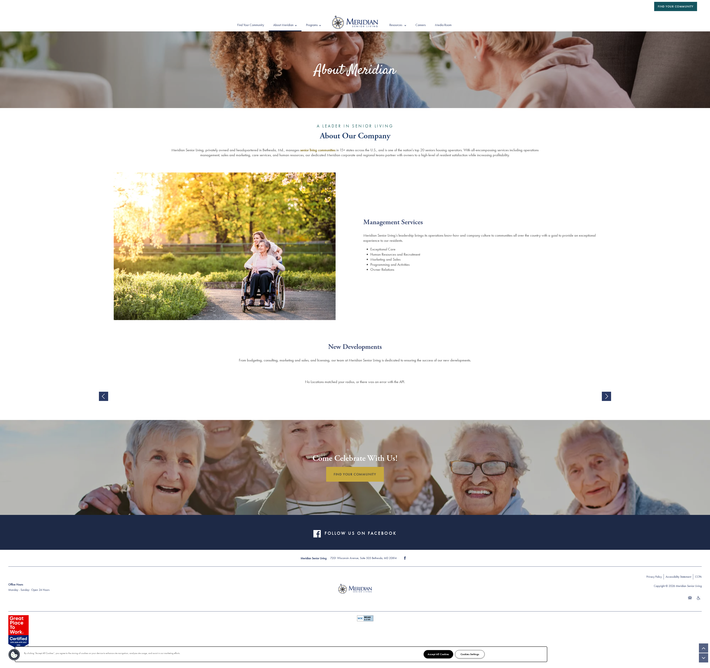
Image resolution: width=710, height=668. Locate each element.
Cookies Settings (470, 654)
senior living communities (317, 150)
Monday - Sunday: (19, 590)
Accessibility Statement (678, 577)
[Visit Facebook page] (405, 558)
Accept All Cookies (438, 654)
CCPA (698, 577)
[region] (281, 654)
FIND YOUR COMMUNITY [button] (355, 474)
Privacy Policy (654, 577)
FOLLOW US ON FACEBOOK (361, 533)
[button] (675, 6)
